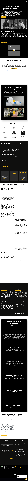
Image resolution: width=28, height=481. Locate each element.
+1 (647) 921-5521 (7, 468)
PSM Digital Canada (7, 466)
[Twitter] (4, 473)
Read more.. (4, 178)
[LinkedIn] (5, 473)
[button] (7, 444)
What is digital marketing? (5, 443)
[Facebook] (3, 473)
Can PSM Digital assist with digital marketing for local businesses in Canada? (19, 452)
